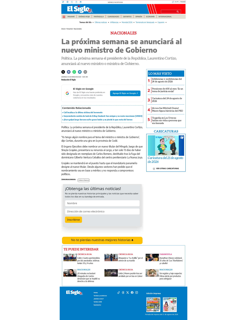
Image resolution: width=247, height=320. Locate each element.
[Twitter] (63, 71)
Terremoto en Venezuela (145, 22)
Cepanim (161, 22)
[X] (73, 2)
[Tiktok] (118, 292)
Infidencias (114, 22)
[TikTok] (64, 2)
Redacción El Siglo (68, 79)
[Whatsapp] (74, 71)
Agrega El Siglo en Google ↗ (125, 93)
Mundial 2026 (127, 22)
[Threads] (68, 2)
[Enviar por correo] (85, 71)
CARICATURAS (166, 131)
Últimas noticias (101, 22)
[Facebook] (77, 2)
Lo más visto (160, 73)
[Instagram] (81, 2)
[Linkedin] (80, 71)
